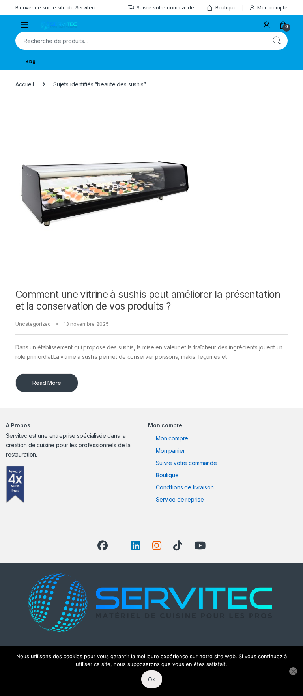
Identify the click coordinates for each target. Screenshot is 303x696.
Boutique (226, 7)
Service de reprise (180, 499)
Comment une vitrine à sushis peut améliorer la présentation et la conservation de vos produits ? (147, 300)
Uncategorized (33, 324)
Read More (46, 382)
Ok (151, 679)
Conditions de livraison (185, 487)
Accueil (24, 84)
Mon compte (272, 7)
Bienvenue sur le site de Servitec (55, 7)
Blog (30, 61)
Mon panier (170, 450)
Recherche (277, 41)
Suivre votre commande (165, 7)
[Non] (293, 671)
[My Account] (266, 25)
